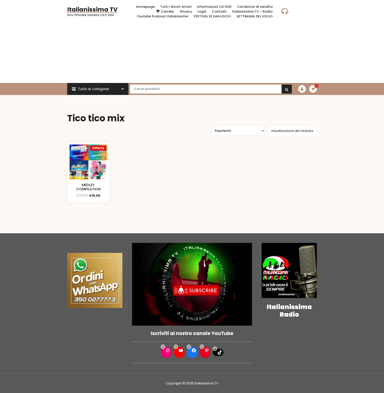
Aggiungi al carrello (88, 201)
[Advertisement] (192, 53)
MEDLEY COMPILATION (88, 187)
